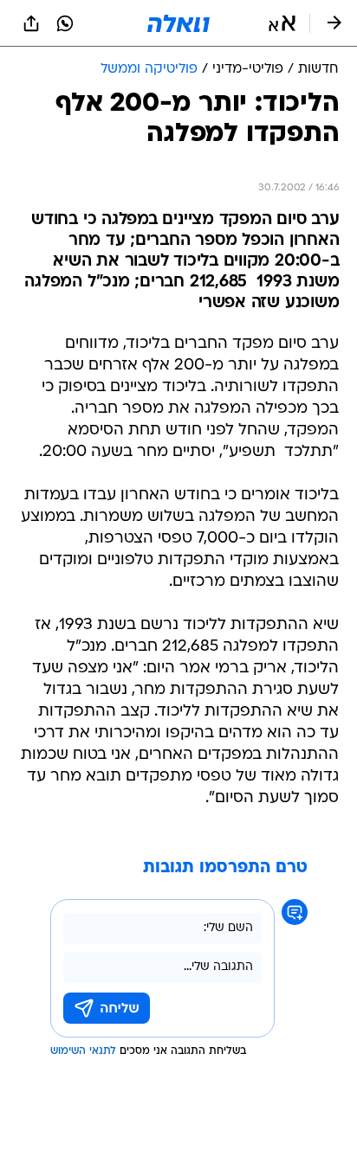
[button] (282, 23)
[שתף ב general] (31, 23)
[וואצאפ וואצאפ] (65, 23)
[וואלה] (178, 23)
